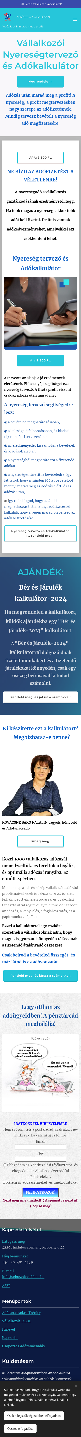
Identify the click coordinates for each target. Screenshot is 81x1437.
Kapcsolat (10, 1338)
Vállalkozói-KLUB (16, 1321)
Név (40, 1153)
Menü (75, 20)
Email (40, 1141)
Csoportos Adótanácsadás (23, 1346)
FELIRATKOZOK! (40, 1192)
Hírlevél (8, 1329)
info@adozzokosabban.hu (23, 1277)
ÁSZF (6, 1286)
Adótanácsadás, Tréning (21, 1313)
